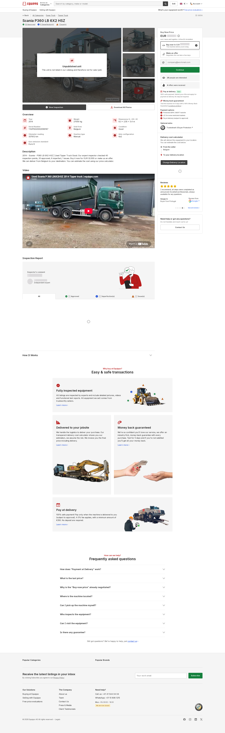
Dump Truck (50, 15)
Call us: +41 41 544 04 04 (107, 694)
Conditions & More (174, 106)
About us (63, 694)
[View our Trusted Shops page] (198, 706)
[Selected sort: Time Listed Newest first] (178, 36)
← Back (25, 15)
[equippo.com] (30, 3)
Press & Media (65, 705)
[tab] (39, 296)
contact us (132, 641)
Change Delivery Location (174, 162)
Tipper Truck (63, 15)
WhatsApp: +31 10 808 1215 (107, 698)
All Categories (38, 15)
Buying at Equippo (30, 694)
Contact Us (180, 227)
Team (61, 698)
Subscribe (195, 676)
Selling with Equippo (31, 698)
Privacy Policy (58, 678)
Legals (57, 719)
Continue (180, 70)
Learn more (61, 405)
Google (195, 199)
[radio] (180, 45)
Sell (173, 4)
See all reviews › (194, 208)
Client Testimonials (67, 709)
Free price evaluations (192, 10)
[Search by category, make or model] (165, 3)
